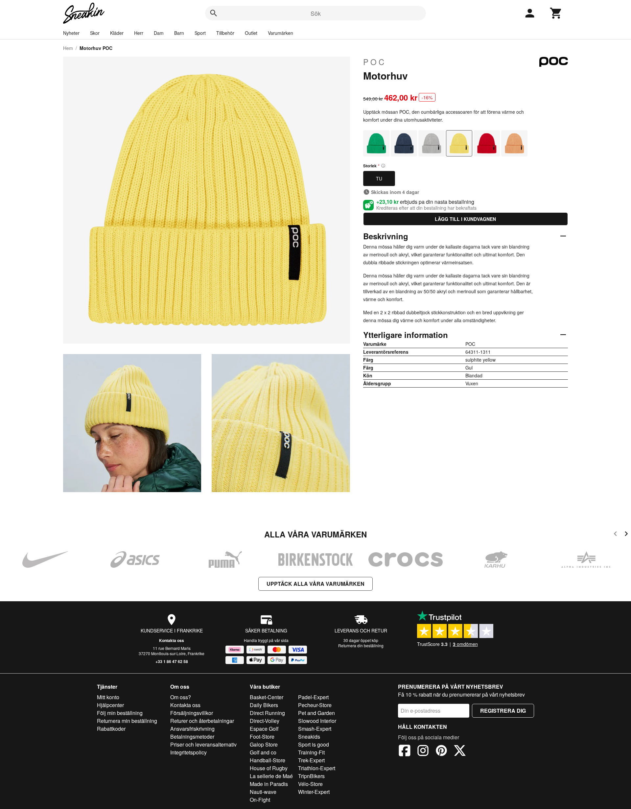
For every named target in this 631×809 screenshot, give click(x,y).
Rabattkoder (111, 728)
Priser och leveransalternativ (203, 744)
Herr (138, 33)
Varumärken (280, 33)
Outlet (251, 33)
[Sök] (213, 13)
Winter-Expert (314, 792)
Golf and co (263, 752)
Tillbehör (225, 33)
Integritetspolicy (188, 752)
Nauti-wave (263, 792)
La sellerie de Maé (271, 776)
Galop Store (264, 744)
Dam (159, 33)
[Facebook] (404, 751)
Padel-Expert (313, 697)
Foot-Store (262, 736)
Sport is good (313, 744)
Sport (200, 33)
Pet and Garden (316, 713)
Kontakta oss (171, 640)
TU (379, 178)
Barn (179, 33)
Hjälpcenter (110, 705)
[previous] (615, 534)
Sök (316, 13)
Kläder (117, 33)
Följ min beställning (120, 713)
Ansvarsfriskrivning (192, 728)
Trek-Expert (311, 760)
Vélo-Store (310, 784)
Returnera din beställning (361, 645)
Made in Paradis (269, 784)
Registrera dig (503, 710)
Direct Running (267, 713)
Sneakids (309, 736)
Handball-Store (267, 760)
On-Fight (260, 799)
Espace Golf (264, 728)
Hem (68, 48)
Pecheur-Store (315, 705)
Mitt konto (108, 697)
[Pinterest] (441, 751)
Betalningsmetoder (192, 736)
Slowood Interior (317, 721)
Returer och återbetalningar (202, 721)
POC (374, 62)
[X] (459, 751)
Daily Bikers (264, 705)
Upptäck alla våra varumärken (315, 583)
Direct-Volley (264, 721)
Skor (95, 33)
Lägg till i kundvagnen (465, 219)
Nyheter (71, 33)
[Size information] (383, 165)
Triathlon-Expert (316, 768)
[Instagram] (423, 751)
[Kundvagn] (556, 13)
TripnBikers (311, 776)
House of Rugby (269, 768)
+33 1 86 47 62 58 (171, 661)
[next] (626, 534)
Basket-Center (266, 697)
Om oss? (180, 697)
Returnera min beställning (127, 721)
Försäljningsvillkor (191, 713)
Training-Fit (311, 752)
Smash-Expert (314, 728)
